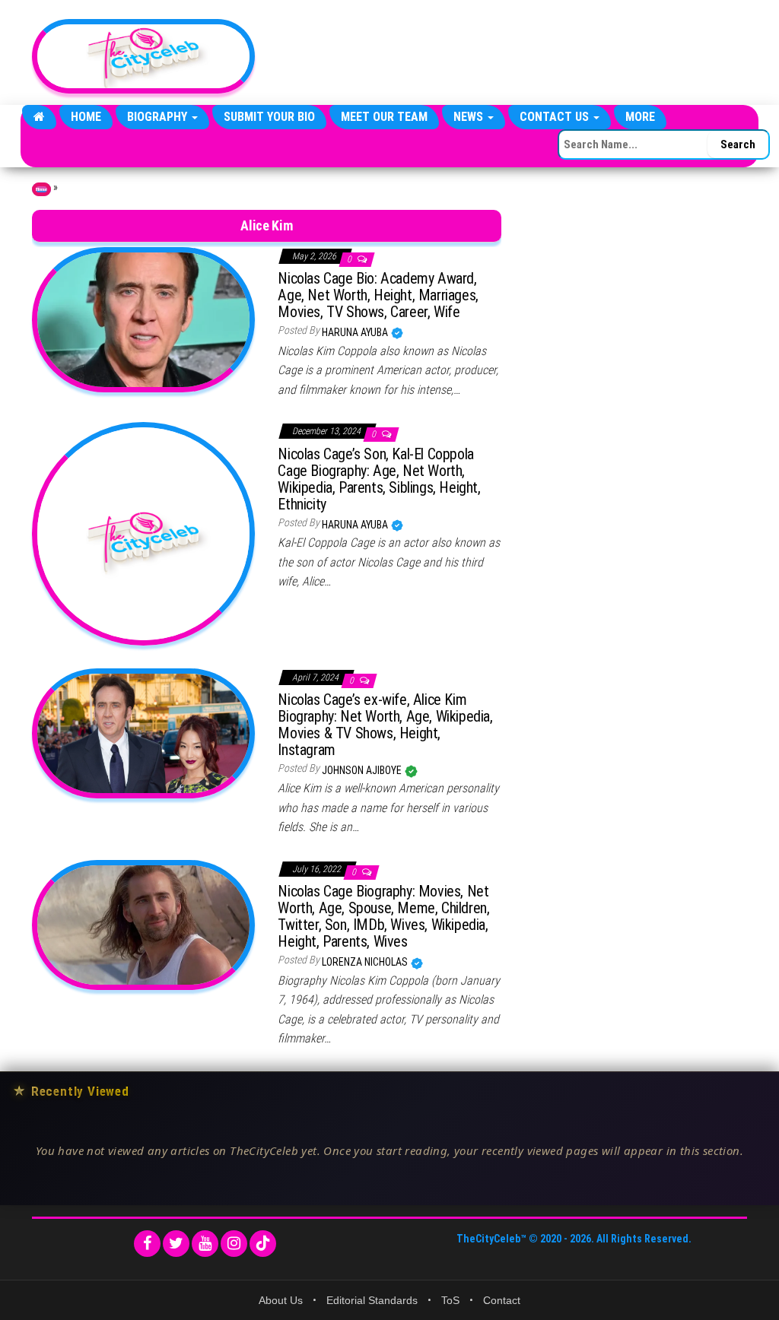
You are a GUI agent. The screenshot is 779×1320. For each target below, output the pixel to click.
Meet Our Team (384, 116)
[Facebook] (147, 1243)
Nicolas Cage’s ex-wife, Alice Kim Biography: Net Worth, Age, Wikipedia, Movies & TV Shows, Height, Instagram (385, 724)
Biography (158, 116)
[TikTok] (263, 1243)
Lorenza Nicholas (366, 962)
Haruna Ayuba (356, 332)
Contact (501, 1300)
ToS (450, 1300)
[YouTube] (205, 1243)
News (469, 116)
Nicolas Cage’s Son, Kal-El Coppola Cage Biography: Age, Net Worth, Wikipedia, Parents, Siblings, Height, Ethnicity (379, 479)
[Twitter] (176, 1243)
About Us (281, 1300)
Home (86, 116)
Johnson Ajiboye (363, 770)
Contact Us (556, 116)
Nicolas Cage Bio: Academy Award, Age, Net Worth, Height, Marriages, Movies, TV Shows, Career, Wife (378, 295)
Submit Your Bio (269, 116)
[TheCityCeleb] (39, 117)
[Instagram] (234, 1243)
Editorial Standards (372, 1300)
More (640, 116)
